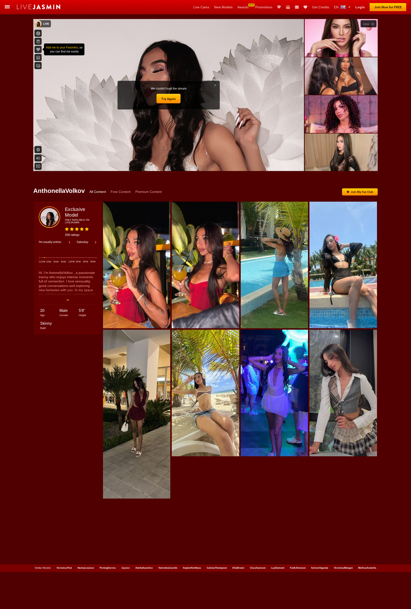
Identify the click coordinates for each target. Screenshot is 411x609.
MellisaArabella (367, 567)
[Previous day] (69, 242)
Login (360, 7)
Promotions (263, 7)
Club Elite (279, 7)
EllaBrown (238, 567)
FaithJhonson (298, 567)
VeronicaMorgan (343, 567)
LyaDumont (277, 567)
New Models (223, 7)
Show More (341, 163)
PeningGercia (108, 567)
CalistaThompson (217, 567)
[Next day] (95, 242)
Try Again (168, 99)
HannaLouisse (86, 567)
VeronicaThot (64, 567)
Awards (243, 7)
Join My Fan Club (362, 192)
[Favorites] (305, 7)
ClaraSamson (258, 567)
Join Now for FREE (388, 7)
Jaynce (125, 567)
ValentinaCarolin (167, 567)
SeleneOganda (319, 567)
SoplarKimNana (192, 567)
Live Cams (201, 7)
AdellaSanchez (144, 567)
